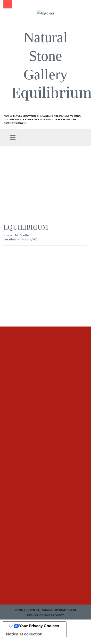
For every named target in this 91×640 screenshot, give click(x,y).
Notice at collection (24, 634)
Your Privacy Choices (39, 625)
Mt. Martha (22, 235)
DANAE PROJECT (51, 615)
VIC (34, 239)
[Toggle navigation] (12, 137)
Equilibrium (26, 226)
